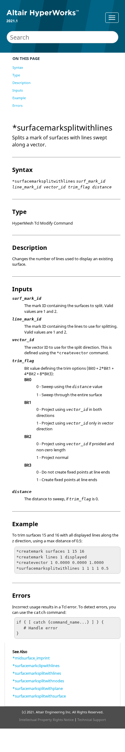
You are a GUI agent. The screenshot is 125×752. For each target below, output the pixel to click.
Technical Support (91, 719)
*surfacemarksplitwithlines (36, 673)
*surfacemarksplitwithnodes (38, 681)
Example (19, 98)
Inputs (17, 90)
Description (21, 82)
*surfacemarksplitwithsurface (39, 696)
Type (16, 75)
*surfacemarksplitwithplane (37, 688)
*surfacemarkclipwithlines (35, 665)
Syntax (17, 67)
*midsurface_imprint (31, 658)
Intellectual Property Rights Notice (46, 719)
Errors (17, 105)
